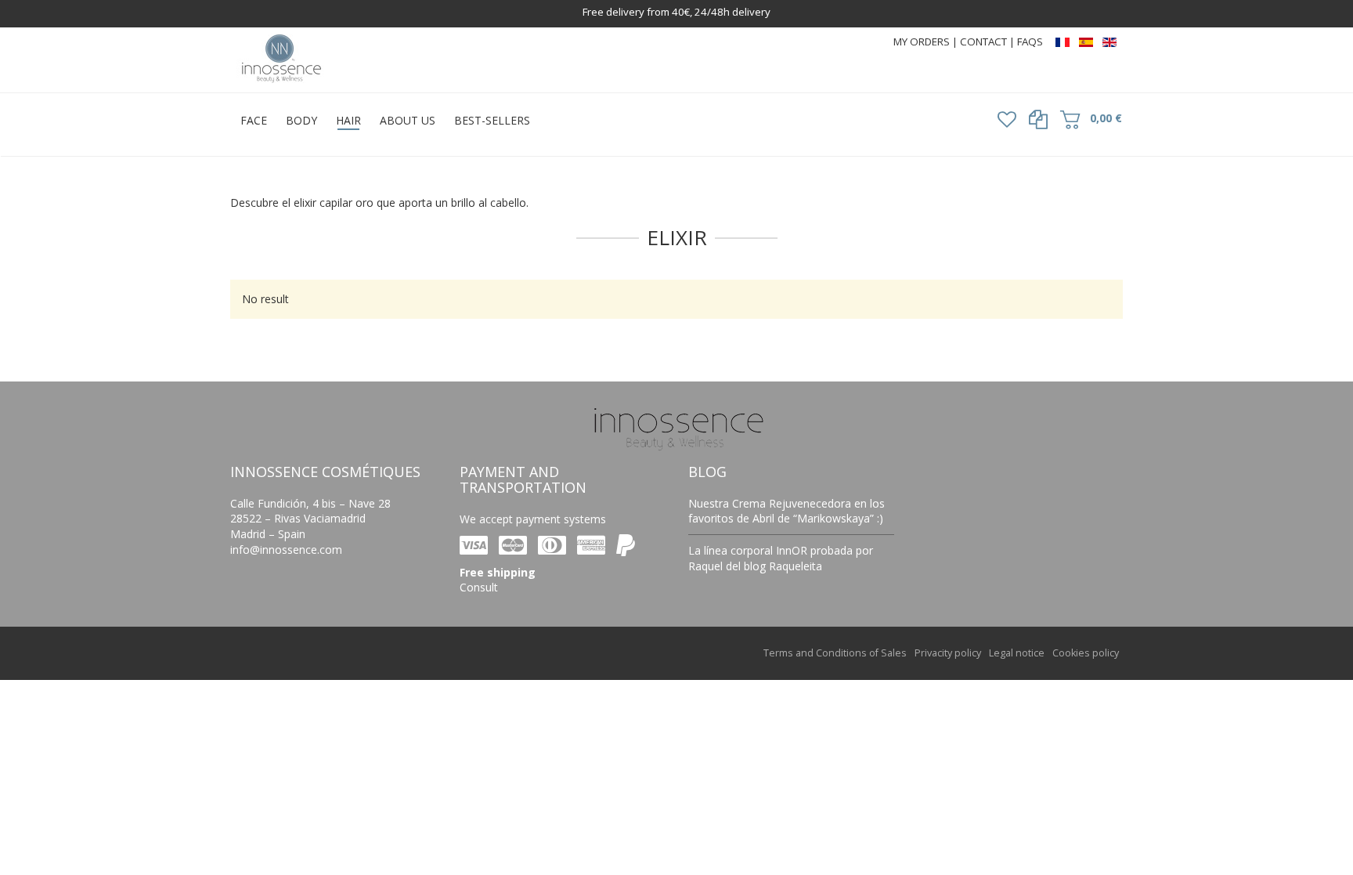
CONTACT (984, 41)
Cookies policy (1085, 653)
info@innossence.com (286, 549)
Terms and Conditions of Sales (835, 653)
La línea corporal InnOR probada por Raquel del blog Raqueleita (780, 558)
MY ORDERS (921, 41)
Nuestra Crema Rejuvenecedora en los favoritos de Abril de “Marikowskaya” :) (786, 511)
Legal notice (1017, 653)
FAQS (1030, 41)
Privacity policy (948, 653)
